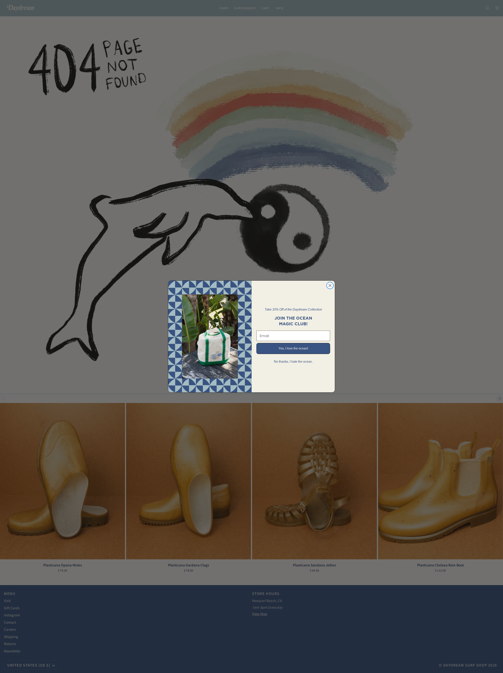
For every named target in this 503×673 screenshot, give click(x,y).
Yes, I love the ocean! (293, 348)
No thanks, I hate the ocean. (293, 361)
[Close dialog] (330, 285)
